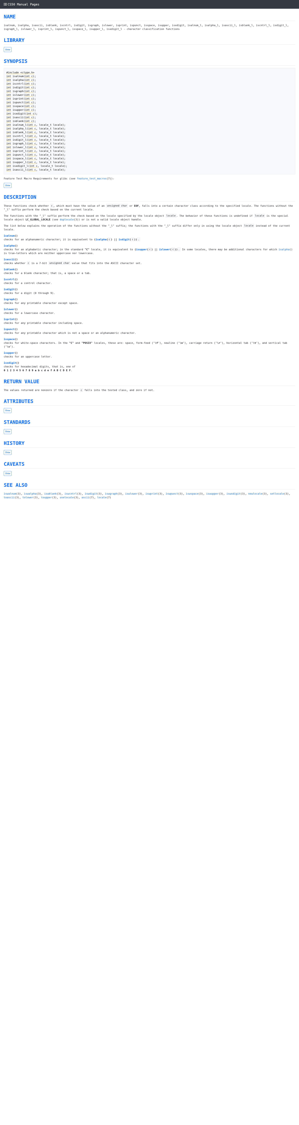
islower (164, 249)
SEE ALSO (15, 485)
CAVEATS (14, 464)
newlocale (255, 493)
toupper (46, 497)
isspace (9, 339)
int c (29, 76)
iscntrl (9, 279)
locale (102, 497)
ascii (85, 497)
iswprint (151, 493)
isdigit (124, 239)
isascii (9, 259)
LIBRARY (14, 40)
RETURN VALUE (21, 381)
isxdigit (10, 362)
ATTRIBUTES (18, 401)
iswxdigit (233, 493)
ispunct (9, 329)
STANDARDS (17, 422)
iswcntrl (70, 493)
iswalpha (30, 493)
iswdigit (91, 493)
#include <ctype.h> (20, 72)
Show (7, 49)
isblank (9, 269)
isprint (9, 319)
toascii (9, 497)
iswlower (131, 493)
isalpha (101, 239)
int (8, 76)
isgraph (9, 299)
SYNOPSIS (15, 61)
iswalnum (10, 493)
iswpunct (172, 493)
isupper (141, 249)
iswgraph (111, 493)
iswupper (212, 493)
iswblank (50, 493)
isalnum (9, 235)
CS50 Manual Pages (23, 4)
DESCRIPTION (20, 197)
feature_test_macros (92, 178)
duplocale (67, 219)
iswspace (192, 493)
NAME (10, 17)
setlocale (277, 493)
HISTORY (14, 443)
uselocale (67, 497)
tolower (27, 497)
